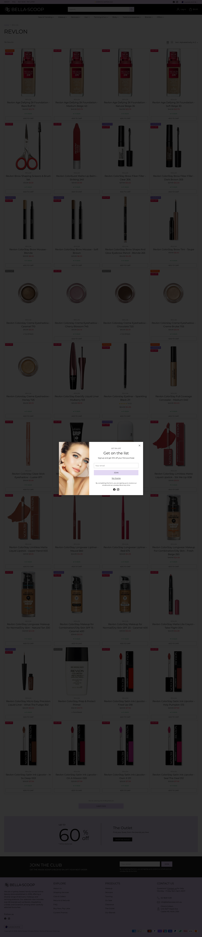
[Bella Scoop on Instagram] (118, 490)
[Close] (139, 445)
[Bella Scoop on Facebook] (114, 490)
